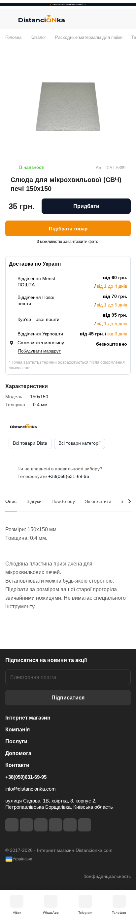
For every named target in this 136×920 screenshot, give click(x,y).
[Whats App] (84, 824)
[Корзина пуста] (125, 18)
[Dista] (23, 426)
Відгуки (34, 501)
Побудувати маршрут (39, 351)
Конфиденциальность (107, 876)
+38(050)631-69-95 (26, 777)
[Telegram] (41, 824)
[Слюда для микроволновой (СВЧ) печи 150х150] (68, 107)
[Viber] (70, 824)
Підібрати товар (68, 228)
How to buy (63, 501)
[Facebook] (11, 824)
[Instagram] (26, 824)
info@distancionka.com (30, 789)
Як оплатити (98, 501)
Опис (11, 501)
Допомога (18, 753)
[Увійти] (113, 18)
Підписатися (68, 697)
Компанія (17, 729)
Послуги (16, 741)
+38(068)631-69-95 (68, 476)
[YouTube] (55, 824)
